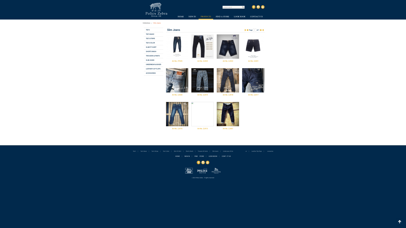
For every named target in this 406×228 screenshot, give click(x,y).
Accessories (151, 73)
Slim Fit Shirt (151, 47)
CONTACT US (256, 16)
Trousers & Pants (153, 56)
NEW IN (192, 16)
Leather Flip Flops (153, 69)
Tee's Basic (150, 34)
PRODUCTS (206, 16)
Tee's (148, 30)
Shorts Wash (151, 51)
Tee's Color (150, 43)
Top (399, 221)
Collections (146, 23)
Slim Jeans (157, 23)
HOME (181, 16)
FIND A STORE (222, 16)
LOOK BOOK (239, 16)
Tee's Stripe (150, 38)
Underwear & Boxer (153, 64)
